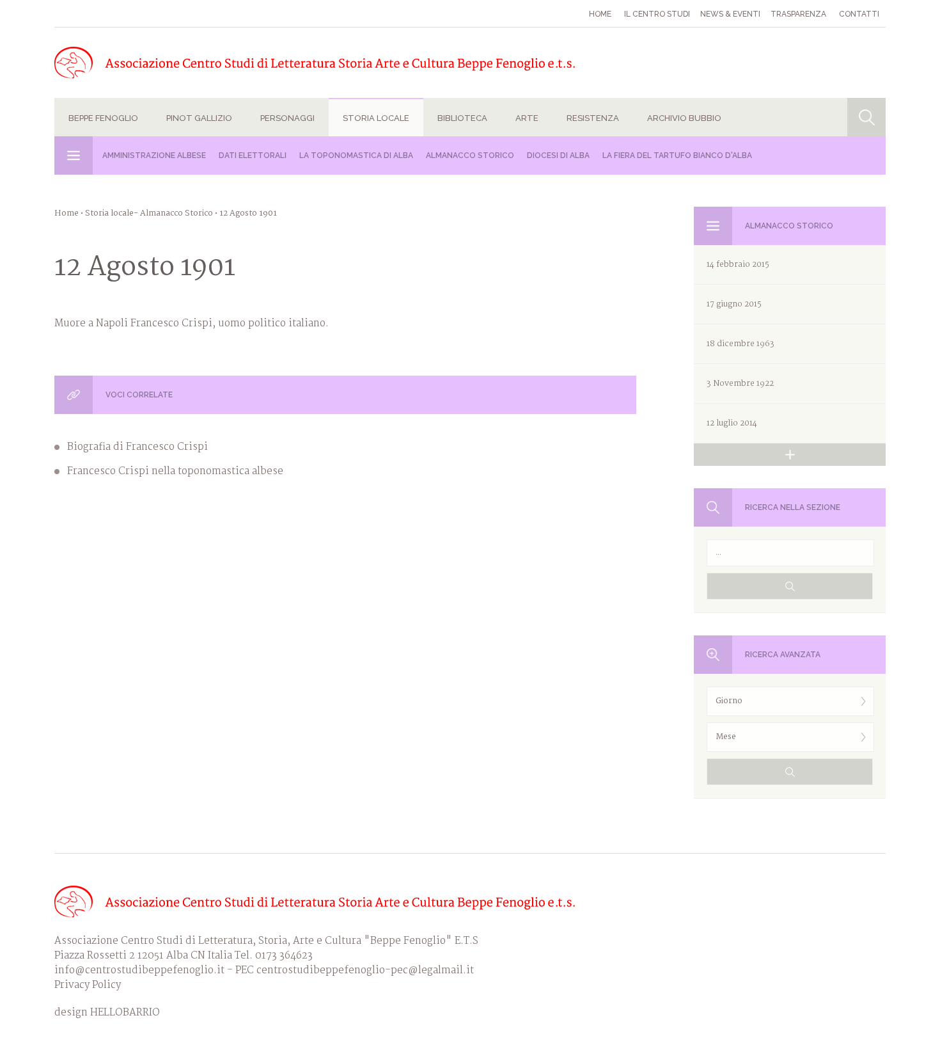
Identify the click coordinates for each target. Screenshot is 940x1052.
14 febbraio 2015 (738, 264)
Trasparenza (798, 14)
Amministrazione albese (154, 155)
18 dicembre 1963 (740, 344)
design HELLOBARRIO (107, 1012)
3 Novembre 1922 (740, 383)
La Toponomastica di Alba (356, 155)
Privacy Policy (87, 985)
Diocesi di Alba (558, 155)
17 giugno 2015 (734, 304)
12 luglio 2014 (732, 423)
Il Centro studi (657, 14)
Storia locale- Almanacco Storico (149, 213)
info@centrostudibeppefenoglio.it (139, 970)
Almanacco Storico (470, 155)
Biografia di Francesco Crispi (137, 447)
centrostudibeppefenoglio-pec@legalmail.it (365, 970)
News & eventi (730, 14)
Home (600, 14)
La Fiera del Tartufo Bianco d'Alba (677, 155)
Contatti (859, 14)
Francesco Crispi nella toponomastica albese (175, 471)
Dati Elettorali (252, 155)
